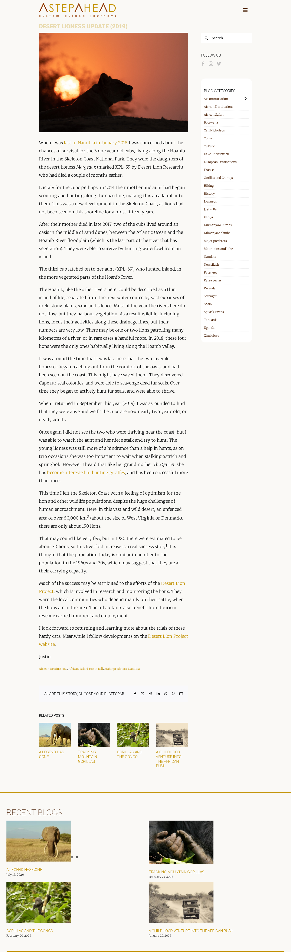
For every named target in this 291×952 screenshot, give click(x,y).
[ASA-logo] (77, 4)
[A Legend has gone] (55, 725)
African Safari (78, 669)
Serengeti (211, 296)
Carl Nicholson (214, 130)
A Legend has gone (24, 869)
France (209, 170)
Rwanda (210, 288)
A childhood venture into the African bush (169, 759)
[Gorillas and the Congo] (133, 725)
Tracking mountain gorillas (87, 756)
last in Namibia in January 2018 (95, 142)
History (209, 193)
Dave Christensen (216, 154)
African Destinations (53, 669)
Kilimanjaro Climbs (218, 225)
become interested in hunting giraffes (86, 472)
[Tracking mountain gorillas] (94, 725)
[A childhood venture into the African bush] (172, 725)
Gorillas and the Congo (129, 754)
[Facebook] (203, 64)
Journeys (210, 201)
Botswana (211, 122)
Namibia (134, 669)
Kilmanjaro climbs (217, 233)
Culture (209, 146)
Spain (208, 304)
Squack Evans (214, 312)
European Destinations (220, 162)
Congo (208, 138)
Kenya (208, 217)
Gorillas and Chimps (218, 178)
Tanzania (210, 320)
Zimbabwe (211, 336)
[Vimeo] (218, 64)
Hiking (209, 186)
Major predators (115, 669)
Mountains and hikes (219, 249)
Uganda (209, 328)
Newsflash (211, 264)
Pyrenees (210, 272)
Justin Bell (96, 669)
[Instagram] (211, 64)
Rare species (213, 280)
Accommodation (216, 99)
